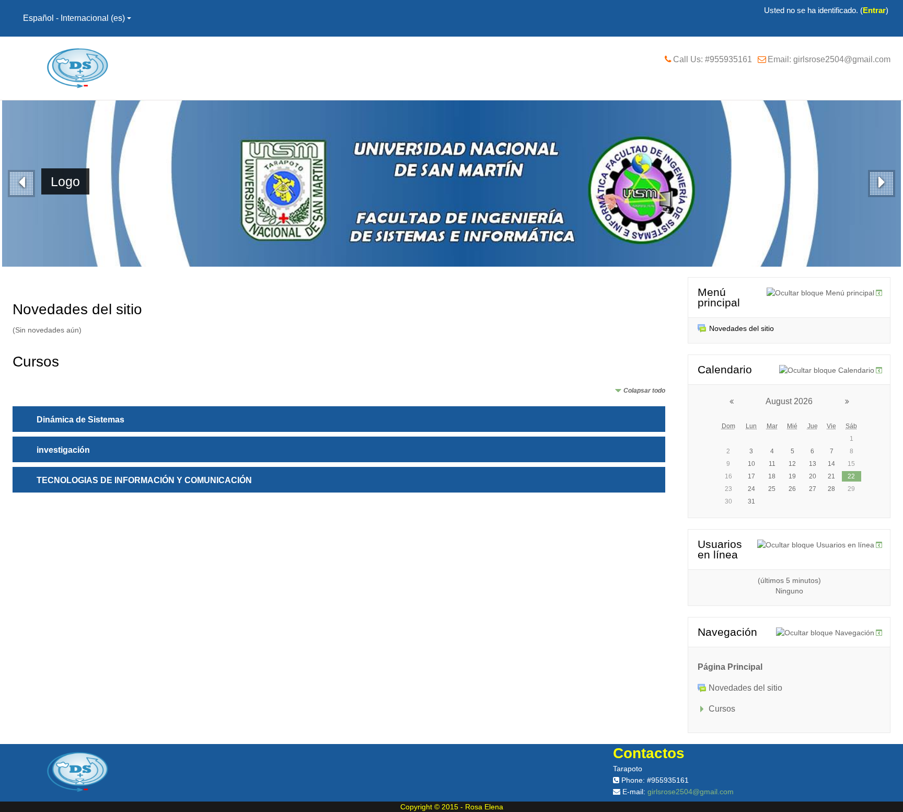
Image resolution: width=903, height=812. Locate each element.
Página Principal (730, 666)
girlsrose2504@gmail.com (690, 791)
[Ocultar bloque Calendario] (826, 370)
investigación (63, 449)
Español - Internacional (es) (74, 18)
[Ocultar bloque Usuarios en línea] (815, 545)
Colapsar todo (644, 390)
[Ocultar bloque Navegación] (825, 632)
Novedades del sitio (741, 328)
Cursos (722, 708)
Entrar (874, 10)
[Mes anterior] (725, 401)
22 (851, 476)
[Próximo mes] (854, 401)
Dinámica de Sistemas (80, 419)
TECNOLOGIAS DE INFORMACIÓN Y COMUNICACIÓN (144, 480)
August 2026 (789, 401)
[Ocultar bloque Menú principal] (820, 293)
